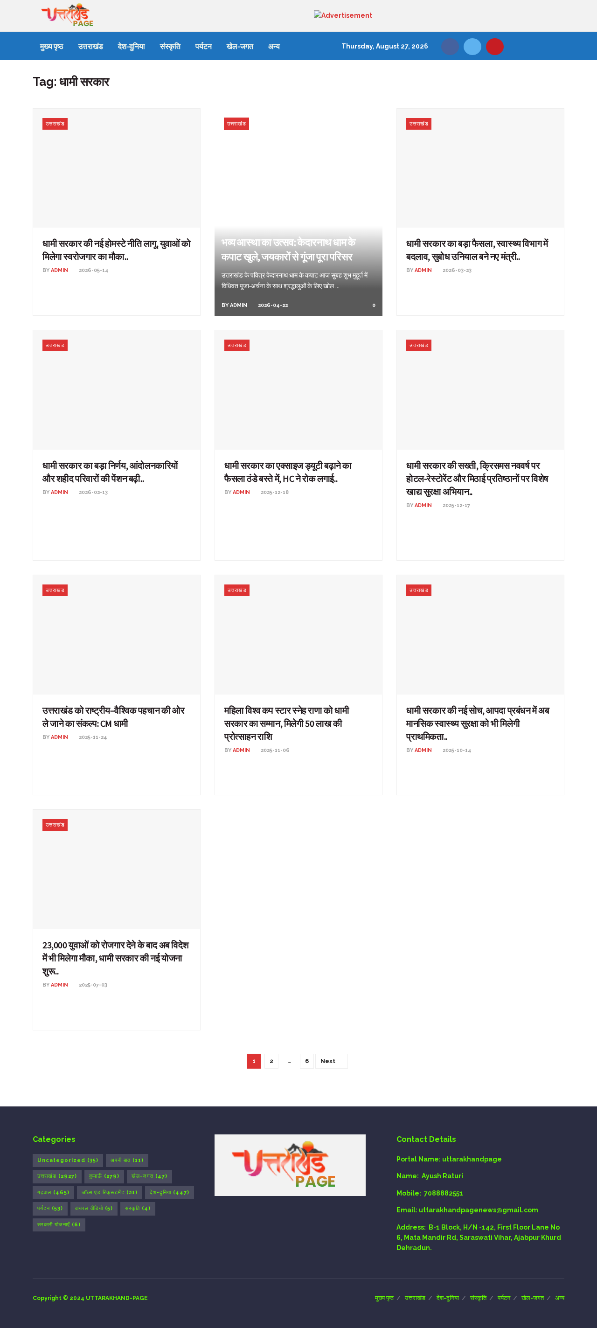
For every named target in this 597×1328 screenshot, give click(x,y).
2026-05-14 (93, 270)
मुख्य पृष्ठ (51, 46)
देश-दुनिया (131, 46)
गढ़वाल (53, 1192)
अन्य (274, 46)
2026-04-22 (272, 305)
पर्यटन (203, 46)
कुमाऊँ (104, 1176)
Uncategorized (67, 1160)
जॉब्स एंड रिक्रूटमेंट (110, 1192)
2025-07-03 (92, 985)
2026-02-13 (92, 492)
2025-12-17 (455, 505)
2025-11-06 (274, 750)
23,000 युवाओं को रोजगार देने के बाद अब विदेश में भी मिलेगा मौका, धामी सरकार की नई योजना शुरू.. (115, 958)
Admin (59, 270)
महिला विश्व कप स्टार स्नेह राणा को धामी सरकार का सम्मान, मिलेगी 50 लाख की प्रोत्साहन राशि (286, 723)
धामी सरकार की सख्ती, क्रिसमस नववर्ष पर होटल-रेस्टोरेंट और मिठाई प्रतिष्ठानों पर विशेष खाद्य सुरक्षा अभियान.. (477, 478)
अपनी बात (127, 1160)
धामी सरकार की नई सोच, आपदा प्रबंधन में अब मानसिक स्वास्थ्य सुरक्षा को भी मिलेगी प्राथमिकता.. (477, 723)
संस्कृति (170, 46)
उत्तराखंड (90, 46)
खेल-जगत (240, 46)
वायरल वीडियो (94, 1208)
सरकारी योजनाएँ (59, 1225)
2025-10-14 (456, 750)
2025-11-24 (92, 737)
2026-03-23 (456, 270)
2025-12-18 (274, 492)
